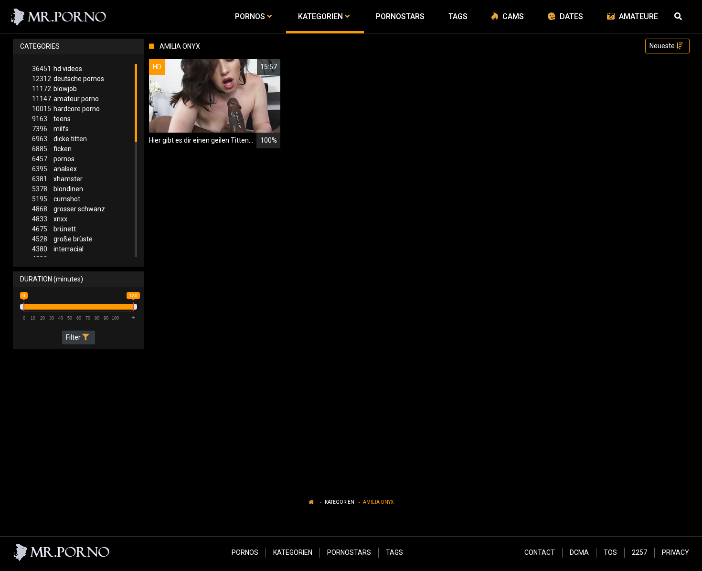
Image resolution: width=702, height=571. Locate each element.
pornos (53, 159)
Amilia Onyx (378, 502)
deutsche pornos (68, 79)
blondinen (57, 189)
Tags (394, 552)
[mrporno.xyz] (59, 16)
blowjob (54, 89)
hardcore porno (66, 109)
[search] (679, 16)
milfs (50, 129)
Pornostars (349, 552)
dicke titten (59, 139)
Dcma (579, 552)
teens (51, 119)
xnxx (49, 219)
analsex (54, 169)
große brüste (62, 239)
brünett (54, 229)
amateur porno (65, 99)
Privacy (675, 552)
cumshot (56, 199)
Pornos (245, 552)
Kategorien (339, 502)
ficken (52, 149)
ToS (610, 552)
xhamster (57, 179)
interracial (58, 249)
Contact (539, 552)
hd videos (57, 69)
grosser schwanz (68, 209)
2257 (639, 552)
